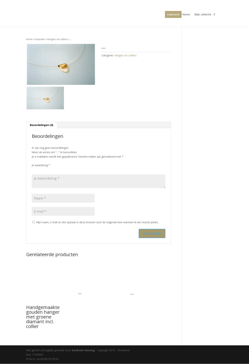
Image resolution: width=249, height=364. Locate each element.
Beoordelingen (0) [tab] (41, 125)
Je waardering (41, 165)
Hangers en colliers (57, 39)
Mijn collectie (202, 14)
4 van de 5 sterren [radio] (49, 169)
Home (186, 14)
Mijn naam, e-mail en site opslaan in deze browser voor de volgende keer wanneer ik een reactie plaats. (97, 222)
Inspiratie (173, 14)
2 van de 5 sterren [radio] (39, 169)
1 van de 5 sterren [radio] (34, 169)
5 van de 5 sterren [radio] (54, 169)
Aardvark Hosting (84, 350)
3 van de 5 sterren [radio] (44, 169)
